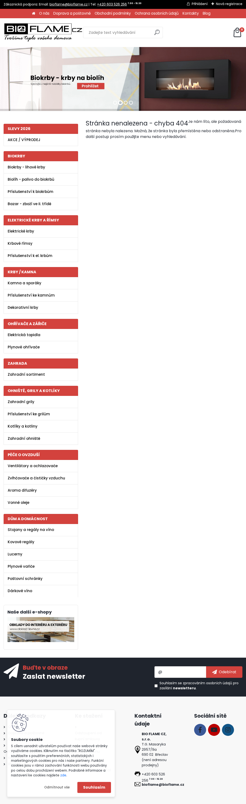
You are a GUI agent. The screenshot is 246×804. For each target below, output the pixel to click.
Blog (206, 13)
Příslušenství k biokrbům (30, 191)
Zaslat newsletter (54, 676)
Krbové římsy (20, 243)
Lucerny (15, 554)
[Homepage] (33, 13)
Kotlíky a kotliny (22, 426)
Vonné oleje (18, 502)
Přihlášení (200, 3)
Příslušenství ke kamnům (31, 295)
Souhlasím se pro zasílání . (199, 686)
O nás (44, 13)
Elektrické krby (21, 231)
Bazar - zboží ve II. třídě (29, 203)
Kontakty (191, 13)
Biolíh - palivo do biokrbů (31, 179)
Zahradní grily (21, 401)
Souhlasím (94, 787)
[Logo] (43, 33)
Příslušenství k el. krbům (30, 255)
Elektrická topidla (24, 334)
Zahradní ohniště (24, 438)
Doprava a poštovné (72, 13)
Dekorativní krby (23, 307)
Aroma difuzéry (22, 490)
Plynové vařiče (21, 566)
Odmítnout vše (57, 787)
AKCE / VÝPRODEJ (24, 139)
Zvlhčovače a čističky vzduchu (36, 478)
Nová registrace (229, 3)
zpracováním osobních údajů (207, 683)
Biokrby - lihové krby (26, 167)
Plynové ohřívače (24, 347)
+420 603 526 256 (112, 4)
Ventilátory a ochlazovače (33, 465)
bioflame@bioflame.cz (68, 4)
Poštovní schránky (25, 578)
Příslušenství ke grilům (29, 414)
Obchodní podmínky (113, 13)
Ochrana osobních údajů (157, 13)
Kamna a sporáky (24, 283)
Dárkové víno (20, 590)
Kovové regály (21, 541)
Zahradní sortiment (26, 374)
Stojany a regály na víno (31, 529)
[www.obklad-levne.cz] (40, 620)
